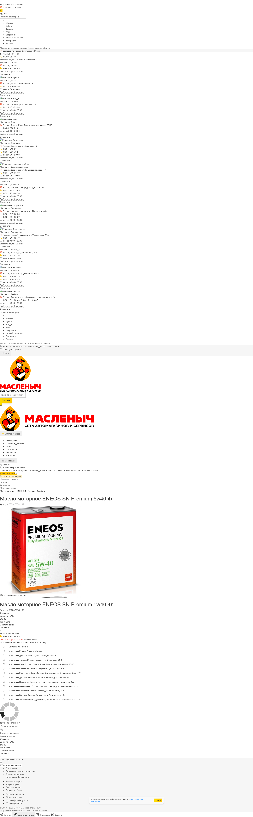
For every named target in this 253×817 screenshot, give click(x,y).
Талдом (9, 28)
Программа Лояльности (17, 776)
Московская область (17, 47)
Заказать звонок (26, 346)
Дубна (9, 25)
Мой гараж (9, 460)
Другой (3, 13)
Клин (8, 31)
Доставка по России (31, 50)
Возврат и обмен (14, 790)
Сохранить (5, 74)
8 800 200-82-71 (10, 346)
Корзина (6, 464)
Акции (9, 446)
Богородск (11, 40)
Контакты (10, 455)
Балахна (10, 43)
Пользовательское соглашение (21, 771)
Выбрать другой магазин (12, 59)
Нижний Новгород (14, 37)
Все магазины (31, 59)
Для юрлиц (11, 452)
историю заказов (90, 470)
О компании (11, 449)
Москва (9, 22)
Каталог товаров (14, 781)
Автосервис (11, 440)
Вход (6, 353)
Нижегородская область (39, 47)
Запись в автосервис (12, 476)
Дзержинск (11, 34)
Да (1, 10)
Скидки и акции (13, 787)
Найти (7, 400)
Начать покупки (7, 473)
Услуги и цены (12, 784)
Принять (158, 800)
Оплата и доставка (15, 443)
